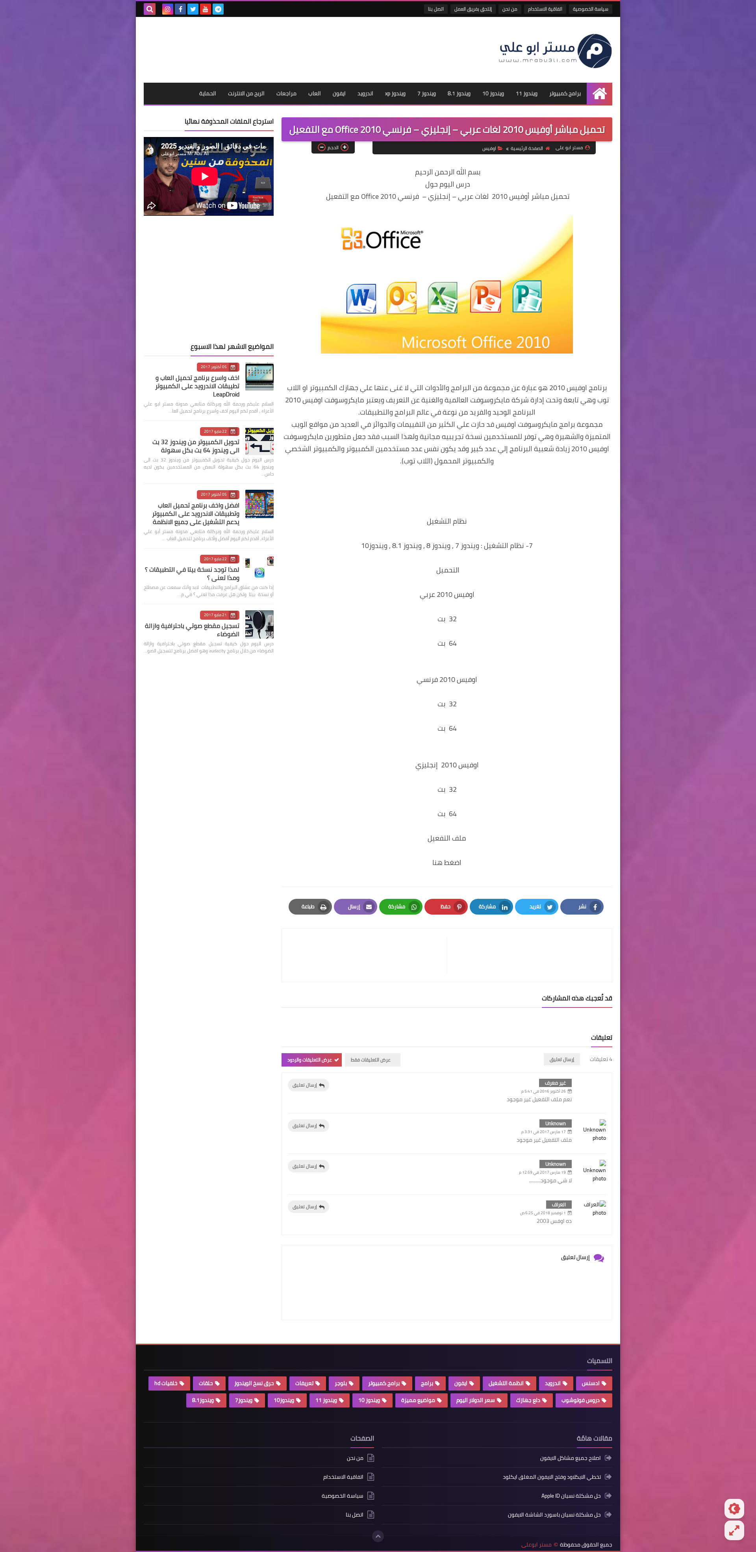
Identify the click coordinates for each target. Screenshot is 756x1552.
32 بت (447, 618)
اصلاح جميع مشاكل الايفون (570, 1458)
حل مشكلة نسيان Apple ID (571, 1496)
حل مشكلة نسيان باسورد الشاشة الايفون (554, 1514)
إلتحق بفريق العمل (473, 8)
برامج (427, 1383)
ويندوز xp (395, 93)
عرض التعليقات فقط (371, 1059)
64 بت (447, 643)
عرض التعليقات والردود (309, 1059)
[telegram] (218, 9)
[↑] (378, 1536)
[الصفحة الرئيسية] (599, 93)
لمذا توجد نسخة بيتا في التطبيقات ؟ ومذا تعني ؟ (192, 573)
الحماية (207, 93)
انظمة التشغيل (506, 1383)
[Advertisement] (287, 46)
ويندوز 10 (493, 93)
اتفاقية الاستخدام (545, 8)
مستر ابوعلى (536, 1545)
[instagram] (167, 9)
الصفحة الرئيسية (527, 148)
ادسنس (591, 1383)
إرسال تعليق (305, 1084)
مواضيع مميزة (418, 1400)
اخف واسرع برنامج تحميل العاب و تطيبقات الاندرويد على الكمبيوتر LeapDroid (197, 386)
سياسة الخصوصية (590, 8)
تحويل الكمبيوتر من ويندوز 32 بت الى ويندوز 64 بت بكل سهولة (195, 446)
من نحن (509, 8)
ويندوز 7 (426, 93)
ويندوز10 (284, 1400)
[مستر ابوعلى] (555, 50)
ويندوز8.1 (203, 1400)
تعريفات (304, 1383)
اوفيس (489, 148)
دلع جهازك (528, 1400)
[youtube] (205, 9)
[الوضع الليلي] (734, 1509)
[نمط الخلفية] (734, 1530)
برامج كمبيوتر (565, 93)
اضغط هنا (446, 862)
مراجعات (286, 93)
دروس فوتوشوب (580, 1400)
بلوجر (341, 1383)
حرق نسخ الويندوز (254, 1383)
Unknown (555, 1123)
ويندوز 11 (526, 93)
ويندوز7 (243, 1400)
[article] (368, 955)
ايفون (339, 93)
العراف (559, 1204)
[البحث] (150, 9)
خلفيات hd (166, 1383)
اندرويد (365, 93)
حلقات (206, 1383)
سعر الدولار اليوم (475, 1400)
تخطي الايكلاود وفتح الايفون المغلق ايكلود (552, 1477)
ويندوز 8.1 (459, 93)
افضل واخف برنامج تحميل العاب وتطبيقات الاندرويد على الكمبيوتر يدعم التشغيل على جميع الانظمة (195, 513)
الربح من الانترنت (246, 93)
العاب (314, 93)
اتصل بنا (436, 8)
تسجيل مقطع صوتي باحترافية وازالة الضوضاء (192, 630)
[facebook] (180, 9)
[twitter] (192, 9)
